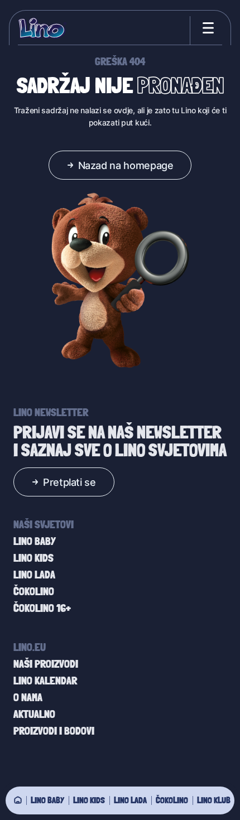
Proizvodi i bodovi (53, 730)
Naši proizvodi (45, 663)
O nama (27, 697)
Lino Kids (89, 800)
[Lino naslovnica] (42, 28)
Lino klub (214, 800)
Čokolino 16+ (42, 608)
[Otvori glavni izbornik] (206, 28)
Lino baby (47, 800)
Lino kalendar (45, 680)
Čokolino (172, 800)
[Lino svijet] (18, 800)
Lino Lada (130, 800)
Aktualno (34, 714)
